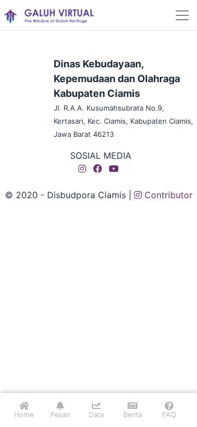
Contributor (167, 194)
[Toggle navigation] (182, 15)
